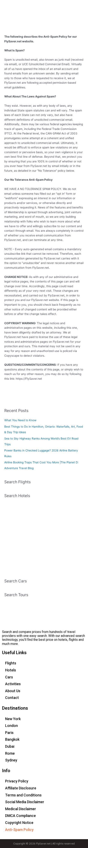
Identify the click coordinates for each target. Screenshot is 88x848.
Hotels (10, 670)
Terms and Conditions (23, 795)
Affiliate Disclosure (20, 788)
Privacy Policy (16, 781)
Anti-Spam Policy (19, 829)
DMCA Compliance (20, 815)
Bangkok (12, 739)
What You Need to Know (20, 420)
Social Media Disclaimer (24, 802)
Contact (12, 697)
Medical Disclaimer (20, 809)
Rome (10, 753)
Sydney (11, 760)
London (11, 725)
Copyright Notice (19, 822)
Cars (9, 677)
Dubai (9, 746)
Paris (9, 732)
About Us (12, 691)
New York (13, 719)
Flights (10, 663)
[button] (82, 8)
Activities (13, 684)
